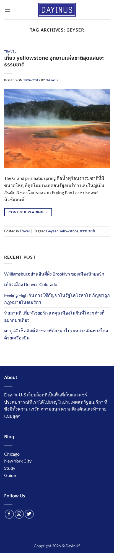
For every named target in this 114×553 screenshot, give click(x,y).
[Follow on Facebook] (9, 514)
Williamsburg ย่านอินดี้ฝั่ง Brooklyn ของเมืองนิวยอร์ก (54, 273)
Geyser (52, 231)
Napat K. (52, 80)
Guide (10, 475)
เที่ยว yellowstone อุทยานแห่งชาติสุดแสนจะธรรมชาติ (54, 61)
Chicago (12, 453)
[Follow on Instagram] (19, 514)
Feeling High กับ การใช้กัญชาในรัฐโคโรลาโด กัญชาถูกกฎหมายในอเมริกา (57, 298)
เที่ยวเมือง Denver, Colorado (30, 284)
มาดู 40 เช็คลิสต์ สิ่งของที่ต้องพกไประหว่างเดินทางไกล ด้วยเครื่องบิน (56, 334)
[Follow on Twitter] (29, 514)
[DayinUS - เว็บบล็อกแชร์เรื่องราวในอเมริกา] (57, 9)
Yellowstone (68, 231)
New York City (18, 460)
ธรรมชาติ (87, 231)
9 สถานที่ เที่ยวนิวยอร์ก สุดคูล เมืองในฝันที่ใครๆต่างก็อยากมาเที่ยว (54, 316)
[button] (7, 9)
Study (9, 468)
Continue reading (28, 212)
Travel (10, 51)
